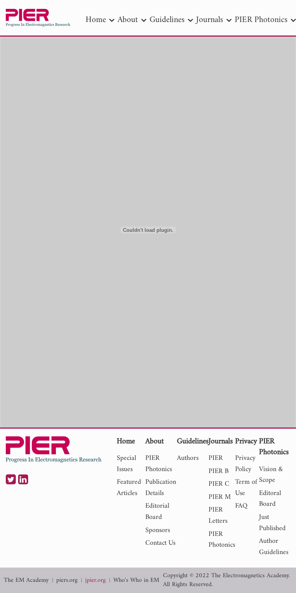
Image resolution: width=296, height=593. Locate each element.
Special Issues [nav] (126, 463)
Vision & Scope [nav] (271, 475)
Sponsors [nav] (157, 530)
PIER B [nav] (219, 471)
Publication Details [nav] (160, 487)
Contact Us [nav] (160, 543)
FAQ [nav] (241, 506)
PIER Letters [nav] (218, 515)
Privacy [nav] (246, 442)
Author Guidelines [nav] (273, 546)
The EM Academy (26, 580)
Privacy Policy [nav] (245, 463)
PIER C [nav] (219, 484)
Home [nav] (96, 19)
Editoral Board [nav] (270, 498)
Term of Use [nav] (246, 487)
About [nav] (128, 19)
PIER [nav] (216, 458)
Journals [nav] (209, 19)
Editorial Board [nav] (157, 511)
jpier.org (95, 580)
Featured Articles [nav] (129, 487)
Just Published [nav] (272, 522)
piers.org (66, 580)
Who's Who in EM (136, 580)
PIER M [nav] (220, 497)
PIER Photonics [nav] (261, 19)
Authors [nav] (187, 458)
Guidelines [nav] (167, 19)
